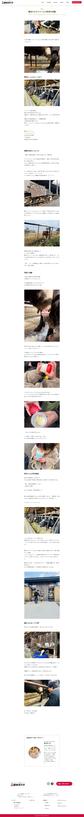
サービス (13, 800)
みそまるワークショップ (18, 808)
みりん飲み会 (16, 804)
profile (46, 802)
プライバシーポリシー (62, 806)
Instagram (25, 796)
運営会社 (45, 800)
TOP (42, 2)
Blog (67, 2)
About (61, 2)
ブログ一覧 (31, 800)
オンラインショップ (61, 800)
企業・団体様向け (17, 802)
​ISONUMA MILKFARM (29, 133)
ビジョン (47, 808)
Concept (49, 2)
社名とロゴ (47, 805)
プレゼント (59, 803)
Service (55, 2)
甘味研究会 (16, 806)
